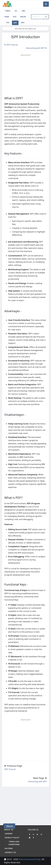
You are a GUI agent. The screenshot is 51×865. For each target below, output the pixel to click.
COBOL (7, 11)
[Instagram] (41, 834)
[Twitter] (33, 834)
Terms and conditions (14, 843)
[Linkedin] (37, 834)
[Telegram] (29, 837)
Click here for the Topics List (25, 29)
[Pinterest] (33, 837)
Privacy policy (12, 837)
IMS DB (23, 17)
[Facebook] (29, 834)
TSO (7, 22)
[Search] (46, 16)
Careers (8, 833)
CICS (14, 17)
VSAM (7, 17)
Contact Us (10, 852)
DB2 (23, 11)
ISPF (15, 23)
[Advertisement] (25, 73)
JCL (16, 11)
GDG (22, 22)
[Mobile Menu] (46, 4)
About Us (8, 829)
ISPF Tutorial (12, 44)
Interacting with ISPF (35, 48)
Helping (9, 848)
